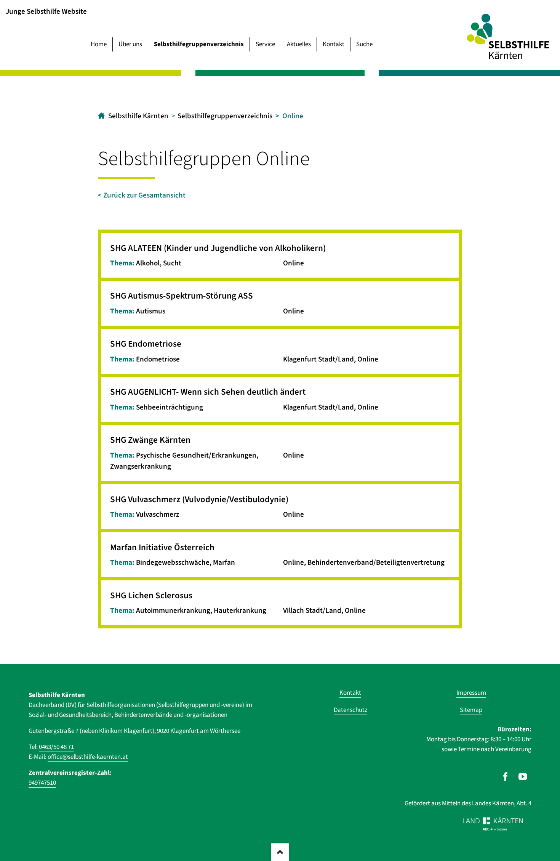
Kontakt (333, 44)
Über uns (130, 44)
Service (265, 44)
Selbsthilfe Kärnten (138, 116)
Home (99, 44)
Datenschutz (350, 710)
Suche (364, 44)
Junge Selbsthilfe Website (46, 11)
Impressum (471, 692)
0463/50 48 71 (56, 747)
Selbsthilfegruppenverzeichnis (199, 44)
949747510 (42, 782)
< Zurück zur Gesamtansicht (142, 195)
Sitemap (471, 710)
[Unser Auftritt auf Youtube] (522, 777)
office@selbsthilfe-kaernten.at (88, 756)
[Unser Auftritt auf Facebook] (505, 777)
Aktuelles (299, 44)
